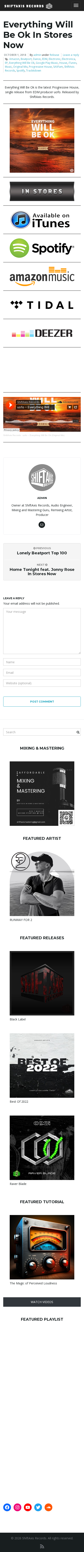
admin (37, 55)
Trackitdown (33, 70)
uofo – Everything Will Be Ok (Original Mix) (43, 435)
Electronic (55, 59)
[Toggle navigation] (76, 5)
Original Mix (20, 67)
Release (54, 55)
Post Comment (42, 701)
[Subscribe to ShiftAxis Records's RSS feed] (42, 1546)
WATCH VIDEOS (42, 1302)
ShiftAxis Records (12, 435)
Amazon (14, 59)
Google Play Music (47, 63)
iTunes (72, 63)
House (63, 63)
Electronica (68, 59)
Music (8, 67)
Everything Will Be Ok (21, 63)
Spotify (20, 70)
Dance (37, 59)
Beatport (26, 59)
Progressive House (40, 67)
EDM (44, 59)
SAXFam (58, 67)
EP (6, 63)
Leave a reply (71, 55)
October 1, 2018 (15, 55)
